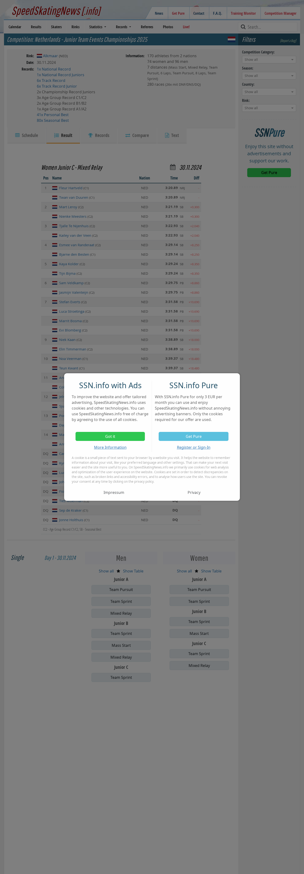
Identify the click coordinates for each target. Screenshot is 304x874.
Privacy (194, 492)
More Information (110, 447)
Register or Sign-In (193, 447)
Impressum (114, 492)
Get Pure (194, 436)
